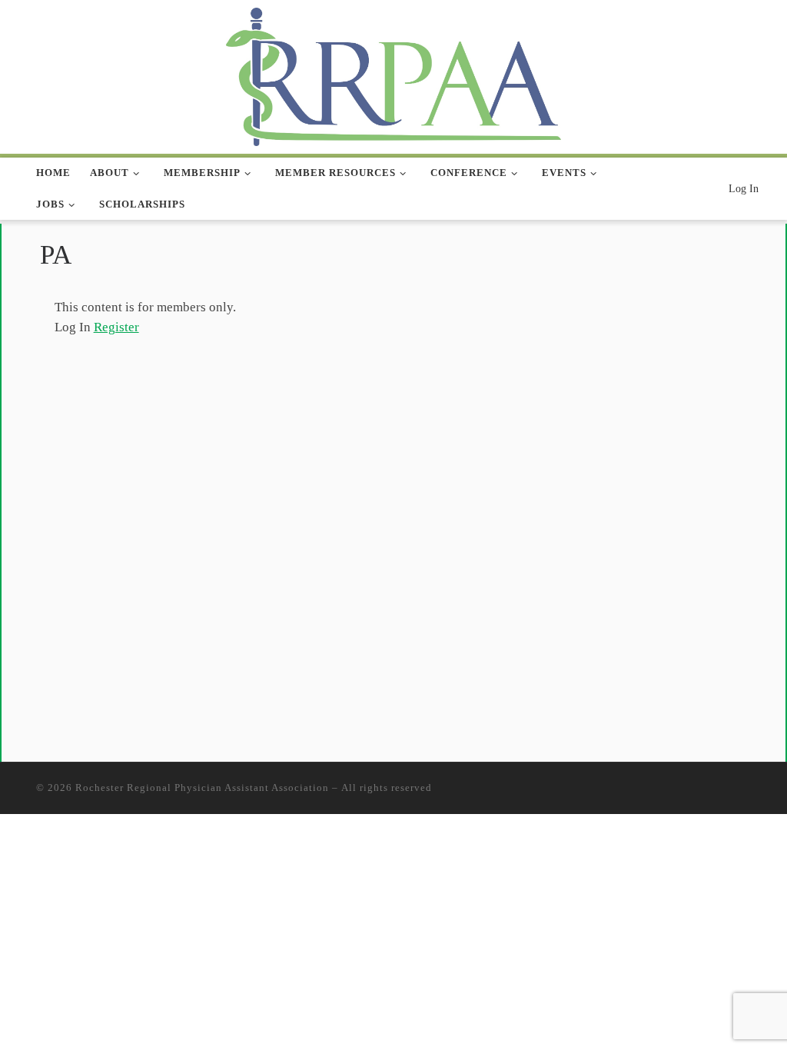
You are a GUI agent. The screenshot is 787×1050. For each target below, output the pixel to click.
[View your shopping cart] (709, 189)
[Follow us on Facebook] (677, 189)
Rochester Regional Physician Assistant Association (202, 787)
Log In (744, 188)
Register (116, 327)
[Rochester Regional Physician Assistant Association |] (393, 74)
